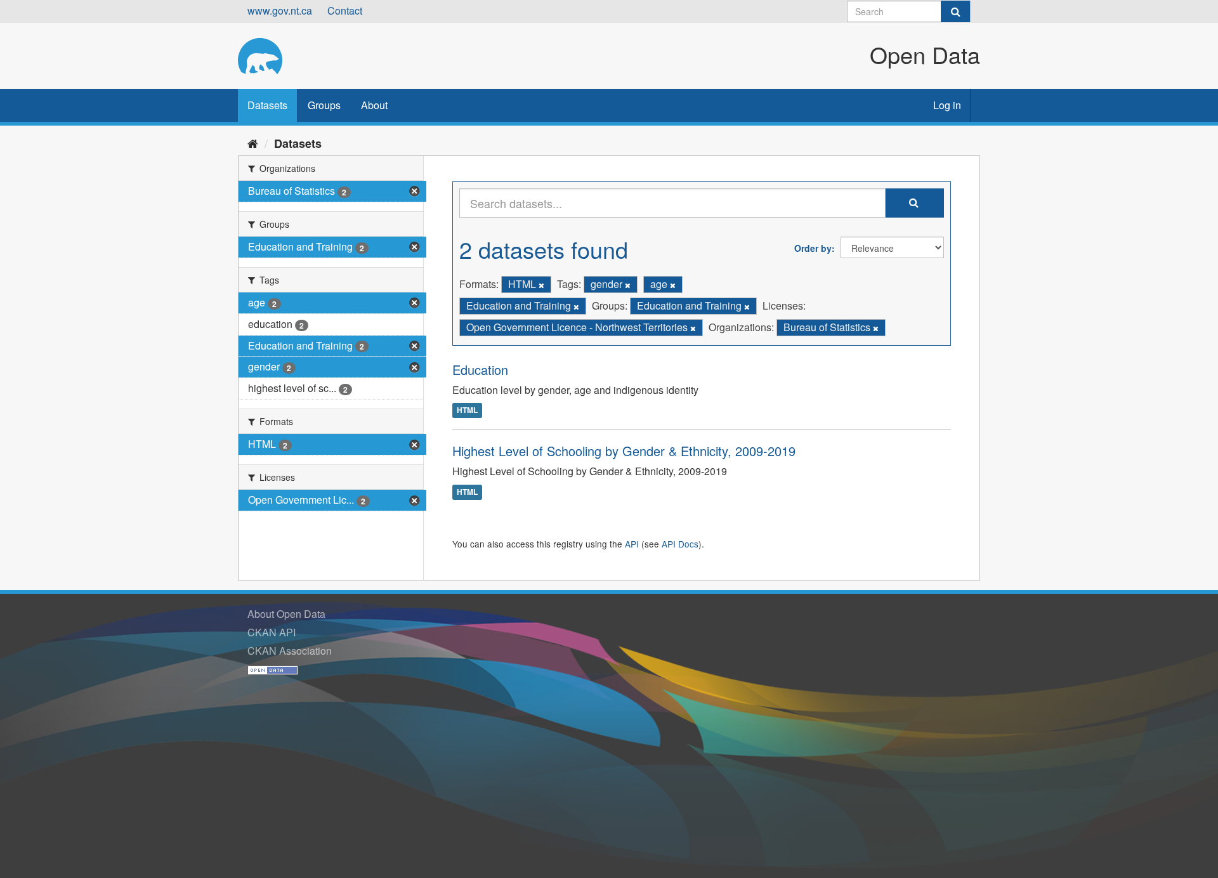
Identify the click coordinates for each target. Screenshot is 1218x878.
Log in (947, 105)
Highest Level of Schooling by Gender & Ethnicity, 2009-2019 (624, 451)
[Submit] (955, 11)
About (374, 105)
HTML (467, 410)
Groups (324, 105)
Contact (344, 10)
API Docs (680, 543)
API (632, 543)
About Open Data (286, 613)
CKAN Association (289, 650)
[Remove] (541, 285)
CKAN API (271, 632)
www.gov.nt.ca (279, 10)
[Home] (252, 142)
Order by (813, 248)
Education (480, 369)
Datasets (267, 105)
